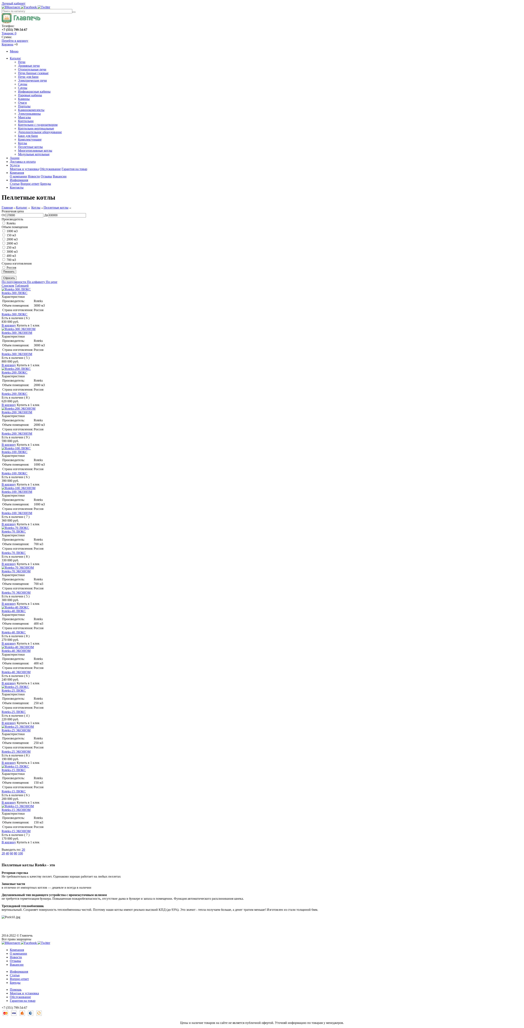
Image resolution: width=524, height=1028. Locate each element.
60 (11, 853)
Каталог (15, 58)
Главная (7, 207)
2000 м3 (12, 239)
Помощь (15, 989)
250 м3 (11, 247)
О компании (18, 176)
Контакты (17, 187)
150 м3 (11, 235)
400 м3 (11, 255)
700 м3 (11, 260)
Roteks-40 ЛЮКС (14, 611)
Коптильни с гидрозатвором (38, 124)
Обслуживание (50, 169)
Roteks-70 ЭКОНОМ (16, 571)
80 (15, 853)
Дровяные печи (29, 65)
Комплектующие (30, 139)
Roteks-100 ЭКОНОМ (17, 492)
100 (20, 853)
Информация (19, 180)
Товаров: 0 (9, 33)
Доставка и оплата (23, 161)
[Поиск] (74, 12)
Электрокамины (29, 113)
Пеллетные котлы (30, 147)
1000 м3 (12, 231)
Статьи (15, 183)
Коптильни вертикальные (36, 128)
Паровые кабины (30, 95)
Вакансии (60, 176)
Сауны (22, 84)
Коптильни (26, 121)
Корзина (7, 44)
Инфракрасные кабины (34, 91)
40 (7, 853)
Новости (34, 176)
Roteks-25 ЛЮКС (14, 690)
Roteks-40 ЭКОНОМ (16, 651)
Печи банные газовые (33, 73)
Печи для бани (28, 76)
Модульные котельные (34, 154)
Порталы (24, 106)
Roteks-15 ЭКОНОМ (16, 810)
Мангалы (24, 117)
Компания (17, 172)
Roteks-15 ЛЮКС (14, 770)
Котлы (22, 143)
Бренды (45, 183)
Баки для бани (28, 136)
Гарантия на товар (74, 169)
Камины (24, 99)
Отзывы (46, 176)
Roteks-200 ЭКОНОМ (17, 412)
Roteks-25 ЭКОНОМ (16, 730)
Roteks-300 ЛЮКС (14, 293)
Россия (11, 267)
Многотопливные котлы (35, 150)
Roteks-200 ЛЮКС (14, 372)
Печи (21, 62)
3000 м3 (12, 251)
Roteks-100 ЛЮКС (14, 452)
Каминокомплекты (31, 110)
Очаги (22, 102)
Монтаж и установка (24, 169)
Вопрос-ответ (30, 183)
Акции (14, 158)
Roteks (11, 223)
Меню (14, 51)
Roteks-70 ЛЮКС (14, 531)
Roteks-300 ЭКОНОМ (17, 332)
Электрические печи (32, 80)
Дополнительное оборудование (40, 132)
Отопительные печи (32, 69)
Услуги (15, 165)
